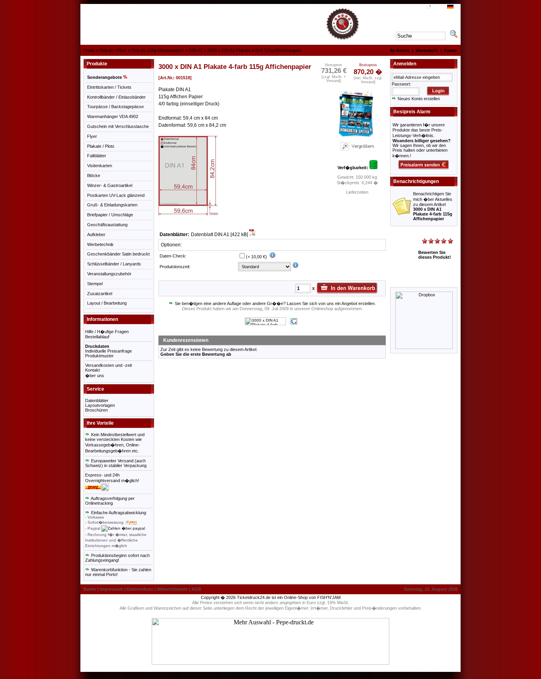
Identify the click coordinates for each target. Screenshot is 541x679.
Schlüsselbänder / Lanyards (114, 263)
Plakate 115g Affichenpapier (157, 50)
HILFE (406, 8)
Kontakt (92, 370)
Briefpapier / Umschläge (110, 214)
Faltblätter (96, 155)
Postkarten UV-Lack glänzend (116, 195)
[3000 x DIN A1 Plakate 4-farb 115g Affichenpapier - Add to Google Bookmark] (294, 323)
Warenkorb (426, 50)
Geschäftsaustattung (107, 224)
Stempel (95, 283)
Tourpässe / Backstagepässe (115, 106)
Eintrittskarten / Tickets (109, 87)
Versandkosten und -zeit (108, 365)
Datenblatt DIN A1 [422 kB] (220, 234)
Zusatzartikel (99, 293)
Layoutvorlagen (100, 405)
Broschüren (96, 410)
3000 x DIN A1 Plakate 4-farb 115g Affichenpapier (254, 50)
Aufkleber (96, 234)
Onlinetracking (99, 503)
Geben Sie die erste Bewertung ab (195, 354)
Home (89, 50)
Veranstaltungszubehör (109, 273)
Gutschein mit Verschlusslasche (118, 126)
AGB (419, 8)
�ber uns (94, 375)
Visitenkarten (99, 165)
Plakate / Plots (113, 50)
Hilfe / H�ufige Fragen (107, 331)
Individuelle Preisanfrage (108, 351)
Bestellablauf (97, 336)
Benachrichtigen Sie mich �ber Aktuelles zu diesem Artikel (432, 206)
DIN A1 (195, 50)
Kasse (450, 50)
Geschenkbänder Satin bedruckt (118, 254)
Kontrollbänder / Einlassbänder (116, 97)
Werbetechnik (100, 244)
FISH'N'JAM (329, 597)
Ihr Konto (400, 50)
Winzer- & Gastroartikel (109, 185)
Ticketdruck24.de (253, 597)
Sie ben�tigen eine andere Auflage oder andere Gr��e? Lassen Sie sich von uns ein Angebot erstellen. (274, 303)
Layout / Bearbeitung (107, 303)
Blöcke (93, 175)
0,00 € (437, 8)
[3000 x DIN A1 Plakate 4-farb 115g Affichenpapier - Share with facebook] (265, 324)
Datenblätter (97, 400)
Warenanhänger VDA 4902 (112, 116)
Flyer (92, 136)
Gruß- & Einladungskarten (112, 204)
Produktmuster (99, 355)
